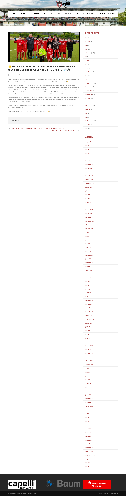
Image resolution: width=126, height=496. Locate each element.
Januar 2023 (88, 304)
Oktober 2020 (89, 406)
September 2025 (90, 183)
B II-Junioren (88, 94)
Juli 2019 (87, 463)
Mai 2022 (87, 334)
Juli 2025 (87, 191)
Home (13, 14)
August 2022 (88, 323)
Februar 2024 (89, 255)
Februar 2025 (89, 210)
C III (86, 79)
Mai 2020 (87, 425)
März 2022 (88, 342)
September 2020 (90, 410)
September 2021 (90, 364)
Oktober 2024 (89, 225)
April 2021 (88, 383)
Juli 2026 (87, 145)
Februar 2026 (89, 164)
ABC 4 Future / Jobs (107, 14)
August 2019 (88, 459)
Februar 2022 (89, 346)
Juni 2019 (87, 466)
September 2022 (90, 319)
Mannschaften (38, 14)
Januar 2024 (88, 259)
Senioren (88, 60)
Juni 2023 (87, 285)
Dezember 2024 (89, 217)
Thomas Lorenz (25, 75)
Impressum (106, 493)
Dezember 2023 (89, 262)
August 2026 (88, 142)
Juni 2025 (87, 195)
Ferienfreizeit (71, 14)
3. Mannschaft (89, 121)
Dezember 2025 (89, 172)
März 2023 (88, 296)
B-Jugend (87, 41)
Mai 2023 (87, 289)
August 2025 (88, 187)
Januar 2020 (88, 440)
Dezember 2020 (89, 398)
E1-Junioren (88, 106)
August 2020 (88, 413)
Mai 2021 (87, 380)
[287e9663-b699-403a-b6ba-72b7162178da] (44, 47)
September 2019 (90, 455)
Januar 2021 (88, 395)
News (23, 14)
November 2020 (89, 402)
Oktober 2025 (89, 179)
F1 (86, 64)
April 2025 (88, 202)
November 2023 (89, 266)
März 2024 (88, 251)
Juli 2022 (87, 327)
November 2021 (89, 357)
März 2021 (88, 387)
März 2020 (88, 432)
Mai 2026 (87, 153)
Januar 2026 (88, 168)
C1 (86, 128)
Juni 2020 (87, 421)
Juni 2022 (87, 330)
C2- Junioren (88, 90)
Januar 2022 (88, 349)
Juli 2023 (87, 281)
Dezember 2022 (89, 308)
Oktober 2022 (89, 315)
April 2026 (88, 157)
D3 (86, 38)
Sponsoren (88, 14)
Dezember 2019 (89, 444)
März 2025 (88, 206)
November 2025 (89, 176)
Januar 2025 (88, 213)
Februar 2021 (89, 391)
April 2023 (88, 293)
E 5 (86, 117)
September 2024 (90, 228)
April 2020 (88, 429)
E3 (86, 56)
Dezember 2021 (89, 353)
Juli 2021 (87, 372)
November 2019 (89, 447)
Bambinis (88, 98)
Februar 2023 (89, 300)
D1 (86, 68)
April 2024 (88, 247)
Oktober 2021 (89, 361)
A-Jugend (87, 124)
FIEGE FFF (87, 109)
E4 (86, 45)
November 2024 (89, 221)
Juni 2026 (87, 149)
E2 (86, 49)
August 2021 (88, 368)
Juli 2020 (87, 417)
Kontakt (100, 493)
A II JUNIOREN (89, 102)
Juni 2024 (87, 240)
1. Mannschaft (89, 83)
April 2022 (88, 338)
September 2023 (90, 274)
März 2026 (88, 161)
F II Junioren (88, 87)
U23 (86, 75)
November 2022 (89, 312)
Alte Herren (88, 72)
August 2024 (88, 232)
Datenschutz (114, 493)
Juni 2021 (87, 376)
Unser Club (55, 14)
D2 (40, 75)
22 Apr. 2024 (13, 75)
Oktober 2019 (89, 451)
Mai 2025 (87, 198)
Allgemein (36, 75)
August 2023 (88, 278)
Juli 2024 (87, 236)
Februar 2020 (89, 436)
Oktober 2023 (89, 270)
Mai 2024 (87, 244)
